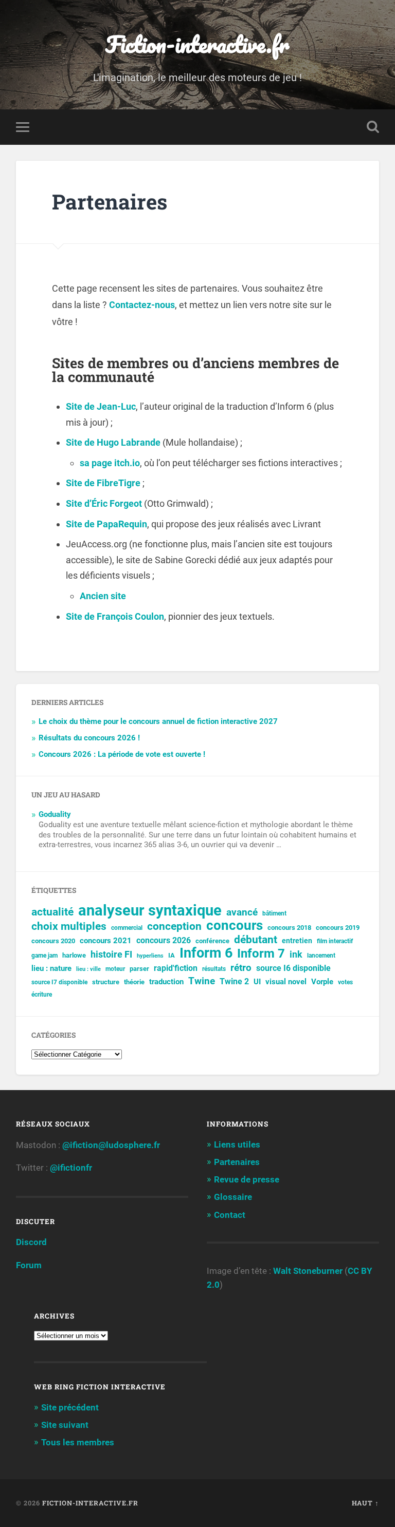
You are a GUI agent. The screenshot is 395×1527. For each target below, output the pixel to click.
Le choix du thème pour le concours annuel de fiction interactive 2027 (158, 721)
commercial (126, 927)
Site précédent (70, 1407)
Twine (201, 981)
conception (174, 926)
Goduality (55, 814)
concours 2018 (289, 927)
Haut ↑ (365, 1503)
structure (105, 982)
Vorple (322, 981)
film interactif (335, 941)
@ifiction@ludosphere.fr (111, 1145)
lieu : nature (51, 968)
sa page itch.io (110, 462)
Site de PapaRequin (106, 524)
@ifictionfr (71, 1167)
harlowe (74, 955)
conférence (212, 941)
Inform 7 (261, 954)
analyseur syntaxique (150, 911)
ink (296, 954)
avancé (242, 912)
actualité (52, 912)
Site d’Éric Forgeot (104, 503)
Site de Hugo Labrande (113, 442)
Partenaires (237, 1162)
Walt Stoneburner (308, 1271)
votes (345, 982)
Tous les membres (77, 1442)
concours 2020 (53, 941)
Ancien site (103, 595)
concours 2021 (106, 940)
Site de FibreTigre (103, 483)
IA (171, 955)
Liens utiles (237, 1144)
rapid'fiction (176, 968)
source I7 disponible (59, 982)
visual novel (286, 981)
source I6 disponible (293, 968)
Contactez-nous (142, 304)
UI (257, 981)
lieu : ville (88, 969)
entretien (297, 941)
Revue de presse (246, 1179)
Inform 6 (205, 953)
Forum (29, 1265)
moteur (115, 968)
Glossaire (233, 1197)
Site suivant (64, 1425)
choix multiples (68, 926)
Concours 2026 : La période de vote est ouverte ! (122, 754)
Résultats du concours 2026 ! (89, 737)
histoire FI (111, 954)
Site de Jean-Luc (101, 406)
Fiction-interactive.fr (197, 44)
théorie (134, 982)
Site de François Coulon (115, 616)
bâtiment (274, 913)
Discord (31, 1242)
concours (234, 925)
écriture (41, 994)
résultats (214, 968)
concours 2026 (163, 940)
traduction (166, 981)
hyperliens (150, 955)
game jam (44, 955)
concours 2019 (338, 927)
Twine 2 (234, 981)
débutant (255, 940)
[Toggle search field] (373, 126)
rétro (241, 968)
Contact (229, 1215)
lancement (321, 955)
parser (139, 968)
